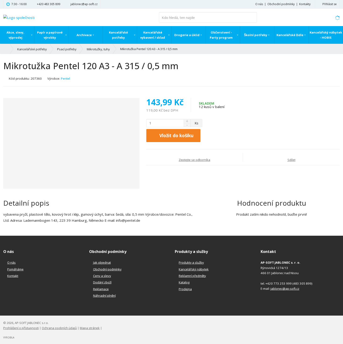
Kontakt (12, 276)
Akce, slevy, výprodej (15, 35)
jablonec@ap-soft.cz (284, 288)
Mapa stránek (90, 328)
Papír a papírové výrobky (50, 35)
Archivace (84, 35)
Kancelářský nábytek (194, 269)
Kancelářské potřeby (118, 35)
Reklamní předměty (192, 276)
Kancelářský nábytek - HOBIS (326, 35)
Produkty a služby (191, 262)
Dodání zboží (102, 282)
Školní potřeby (255, 35)
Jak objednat (102, 262)
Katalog (184, 282)
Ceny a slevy (102, 276)
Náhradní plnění (104, 295)
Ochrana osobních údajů (59, 328)
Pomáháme (15, 269)
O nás (259, 4)
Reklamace (101, 289)
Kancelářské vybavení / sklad (152, 35)
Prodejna (185, 289)
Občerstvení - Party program (221, 35)
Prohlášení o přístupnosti (21, 328)
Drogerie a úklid (187, 35)
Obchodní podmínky (281, 4)
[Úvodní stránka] (19, 17)
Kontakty (305, 4)
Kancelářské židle (289, 35)
